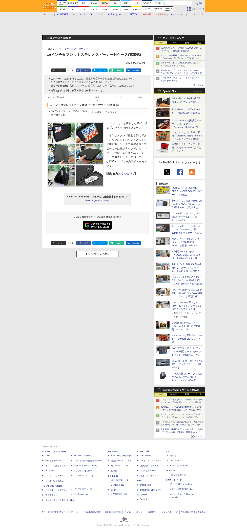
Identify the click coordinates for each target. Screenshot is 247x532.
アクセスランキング (173, 38)
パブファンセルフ (178, 475)
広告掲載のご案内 (93, 512)
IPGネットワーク (174, 480)
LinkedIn (135, 70)
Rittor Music (113, 451)
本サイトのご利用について (54, 512)
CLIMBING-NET (118, 485)
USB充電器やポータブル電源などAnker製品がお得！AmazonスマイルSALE (187, 377)
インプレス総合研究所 (55, 466)
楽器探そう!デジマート (121, 460)
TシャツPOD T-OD (120, 466)
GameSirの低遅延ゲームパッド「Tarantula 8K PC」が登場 (187, 338)
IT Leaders (50, 471)
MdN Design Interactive (151, 490)
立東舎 (114, 471)
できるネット (51, 495)
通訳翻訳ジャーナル (149, 466)
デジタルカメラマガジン (56, 490)
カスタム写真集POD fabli (182, 489)
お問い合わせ (75, 512)
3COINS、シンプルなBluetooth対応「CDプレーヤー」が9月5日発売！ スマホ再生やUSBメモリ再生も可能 (182, 410)
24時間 (173, 43)
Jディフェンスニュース (150, 460)
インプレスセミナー (83, 471)
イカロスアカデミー (149, 476)
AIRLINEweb (146, 455)
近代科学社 (113, 490)
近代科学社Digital (119, 494)
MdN (139, 481)
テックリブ (142, 495)
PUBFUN (170, 471)
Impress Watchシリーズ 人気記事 (181, 389)
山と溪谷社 (113, 476)
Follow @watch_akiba (97, 200)
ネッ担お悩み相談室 (54, 481)
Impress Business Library (85, 466)
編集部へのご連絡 (113, 512)
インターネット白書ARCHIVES (59, 500)
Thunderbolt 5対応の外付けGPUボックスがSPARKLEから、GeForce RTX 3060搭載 (187, 280)
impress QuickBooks (179, 466)
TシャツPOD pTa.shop (181, 484)
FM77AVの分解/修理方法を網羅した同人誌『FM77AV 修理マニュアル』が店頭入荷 (187, 293)
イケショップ (110, 112)
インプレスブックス (83, 489)
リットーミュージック (121, 455)
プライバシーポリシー (134, 512)
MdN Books (145, 485)
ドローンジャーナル (54, 476)
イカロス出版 (143, 451)
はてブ (102, 70)
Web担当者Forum (53, 460)
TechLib (144, 499)
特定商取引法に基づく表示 (193, 512)
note (119, 70)
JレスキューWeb (148, 471)
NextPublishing (81, 494)
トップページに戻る (97, 254)
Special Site (169, 91)
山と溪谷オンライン (120, 480)
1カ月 (198, 43)
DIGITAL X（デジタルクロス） (87, 476)
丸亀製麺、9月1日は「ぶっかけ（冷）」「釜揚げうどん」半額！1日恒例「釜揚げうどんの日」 (182, 432)
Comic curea (175, 460)
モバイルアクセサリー (76, 48)
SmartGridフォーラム (83, 455)
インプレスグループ (169, 512)
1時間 (160, 43)
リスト (71, 70)
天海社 (173, 455)
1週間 (186, 43)
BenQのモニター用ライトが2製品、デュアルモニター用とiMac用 (187, 364)
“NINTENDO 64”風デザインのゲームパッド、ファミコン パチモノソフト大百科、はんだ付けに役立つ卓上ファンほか (187, 309)
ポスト (61, 70)
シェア (85, 70)
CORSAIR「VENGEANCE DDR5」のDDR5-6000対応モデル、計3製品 (187, 191)
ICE (168, 451)
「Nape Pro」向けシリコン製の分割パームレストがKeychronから (186, 216)
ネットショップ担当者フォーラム (89, 460)
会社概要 (152, 512)
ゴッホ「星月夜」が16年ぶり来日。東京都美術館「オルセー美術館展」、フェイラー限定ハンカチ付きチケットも (182, 402)
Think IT (49, 455)
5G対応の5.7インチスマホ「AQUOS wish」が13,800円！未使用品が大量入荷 (186, 255)
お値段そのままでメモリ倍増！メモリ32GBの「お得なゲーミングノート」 (186, 147)
